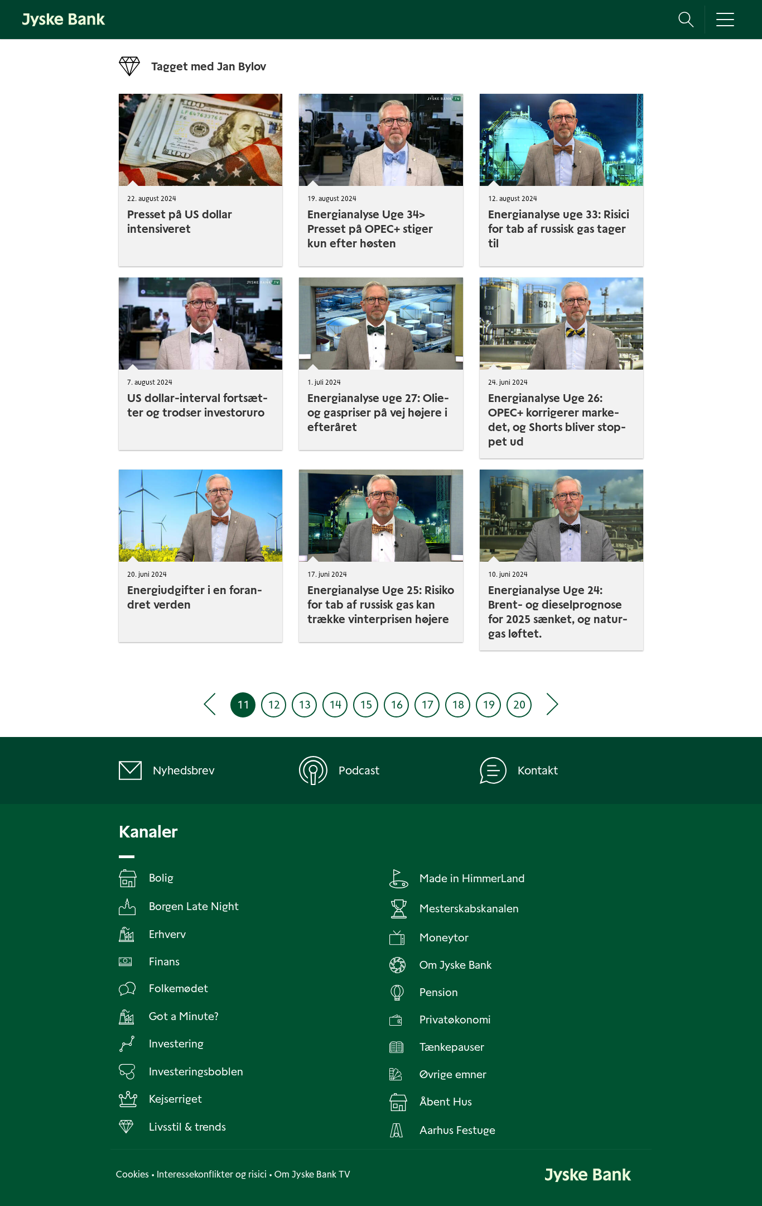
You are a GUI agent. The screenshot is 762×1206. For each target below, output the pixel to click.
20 (519, 704)
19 (489, 704)
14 (335, 704)
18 (458, 704)
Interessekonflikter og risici (212, 1174)
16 (396, 704)
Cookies (132, 1174)
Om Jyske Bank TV (312, 1174)
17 (427, 704)
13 (304, 704)
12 (274, 704)
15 (366, 704)
